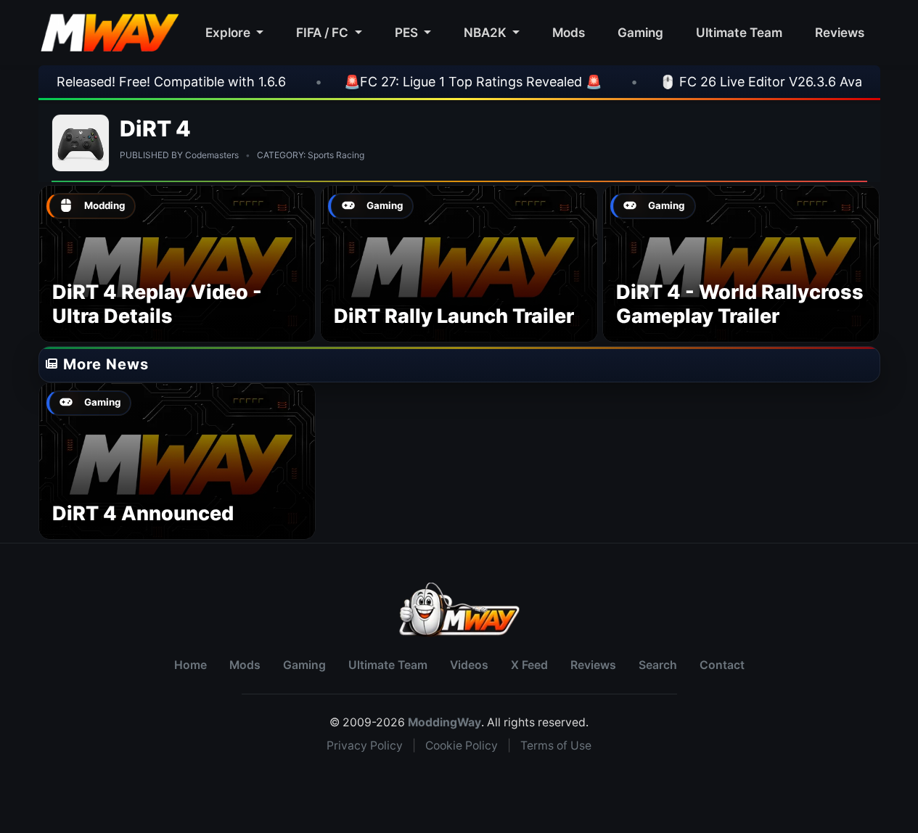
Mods (568, 32)
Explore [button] (229, 32)
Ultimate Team (739, 32)
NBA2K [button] (486, 32)
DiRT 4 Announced (143, 513)
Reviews (839, 32)
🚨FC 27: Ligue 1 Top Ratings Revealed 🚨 (438, 81)
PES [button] (408, 32)
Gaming (640, 32)
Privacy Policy (365, 745)
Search (658, 665)
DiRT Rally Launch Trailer (454, 316)
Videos (469, 665)
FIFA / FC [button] (323, 32)
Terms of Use (555, 745)
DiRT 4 (156, 128)
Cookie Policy (461, 745)
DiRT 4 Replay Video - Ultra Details (157, 304)
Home (190, 665)
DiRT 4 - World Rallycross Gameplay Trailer (740, 304)
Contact (722, 665)
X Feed (529, 665)
